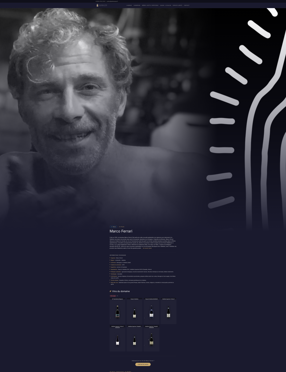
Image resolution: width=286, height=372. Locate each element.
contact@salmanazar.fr (112, 1)
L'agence (129, 5)
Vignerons (137, 5)
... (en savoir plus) (146, 248)
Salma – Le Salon (165, 5)
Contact (186, 5)
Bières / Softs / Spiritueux (150, 5)
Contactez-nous (143, 364)
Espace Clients (177, 5)
